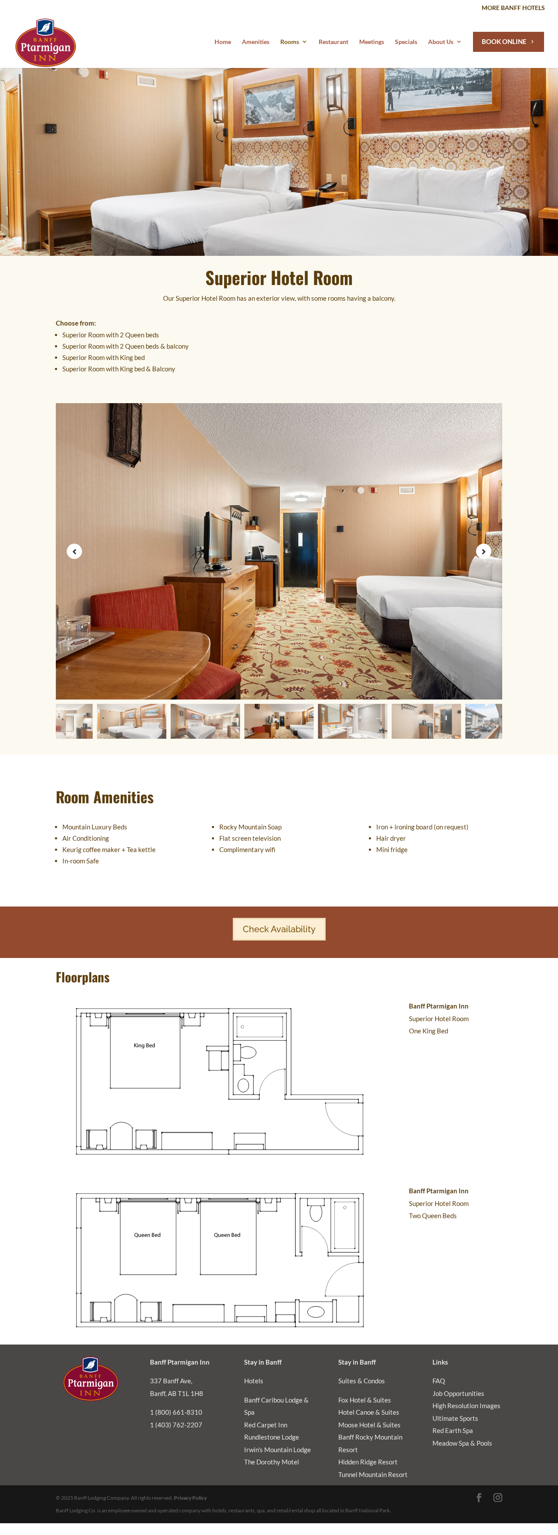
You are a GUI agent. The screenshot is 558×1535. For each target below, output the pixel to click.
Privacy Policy (190, 1497)
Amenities (255, 41)
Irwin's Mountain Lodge (277, 1449)
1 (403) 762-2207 (176, 1425)
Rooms (289, 41)
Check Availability (279, 929)
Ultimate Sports (455, 1418)
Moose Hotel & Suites (369, 1425)
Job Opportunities (458, 1393)
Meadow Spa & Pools (462, 1443)
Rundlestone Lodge (271, 1437)
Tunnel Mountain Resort (373, 1474)
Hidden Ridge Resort (368, 1462)
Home (222, 41)
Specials (406, 41)
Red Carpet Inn (265, 1425)
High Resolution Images (466, 1405)
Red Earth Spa (452, 1430)
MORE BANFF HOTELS (513, 8)
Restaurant (333, 41)
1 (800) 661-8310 (176, 1412)
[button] (483, 551)
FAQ (438, 1381)
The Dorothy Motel (271, 1462)
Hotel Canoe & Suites (368, 1412)
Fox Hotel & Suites (364, 1400)
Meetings (371, 41)
